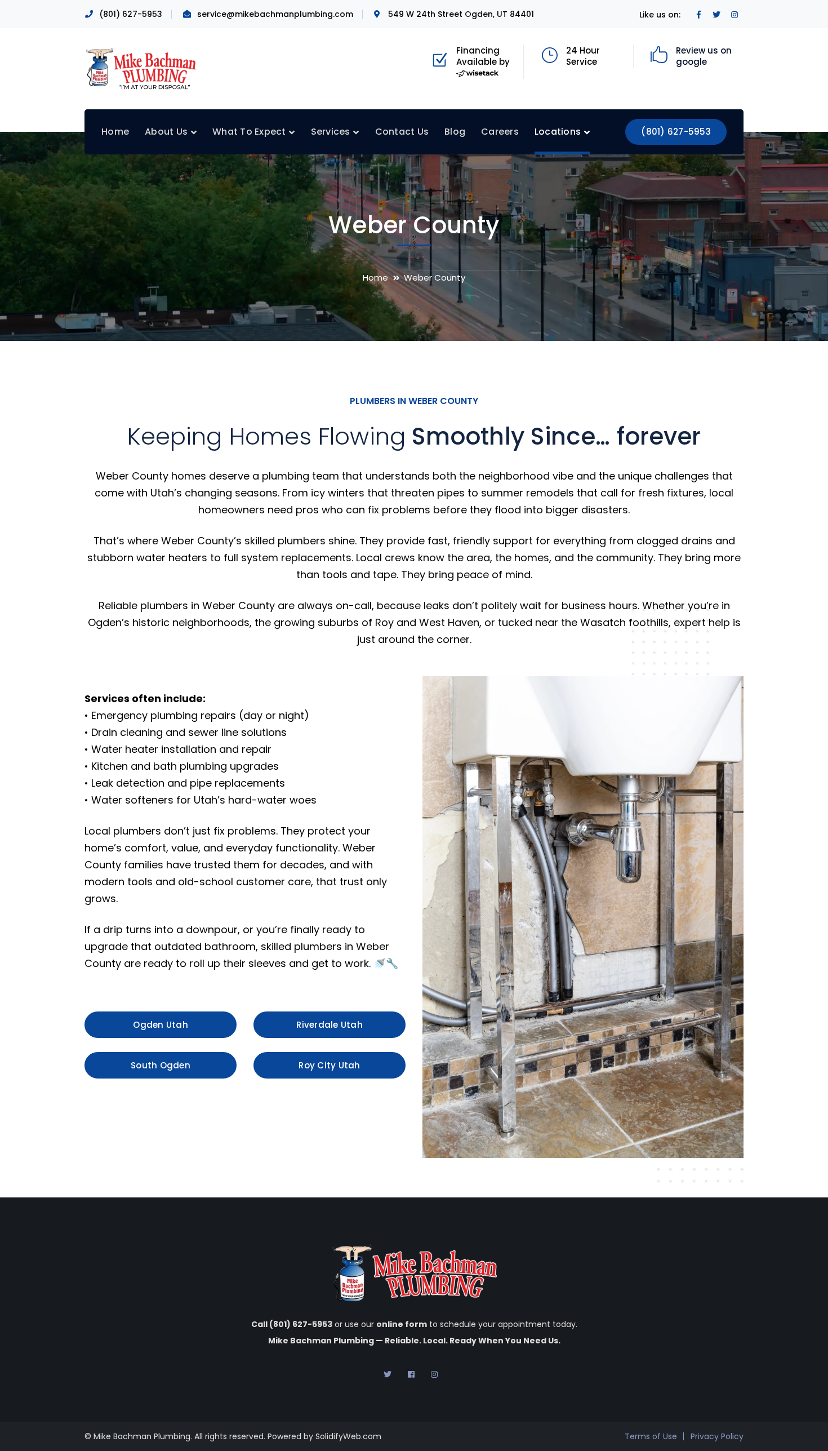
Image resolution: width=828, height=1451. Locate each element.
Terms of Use (651, 1436)
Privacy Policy (717, 1436)
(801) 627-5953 (676, 131)
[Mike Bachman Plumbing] (140, 68)
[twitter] (387, 1374)
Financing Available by (483, 56)
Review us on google (704, 56)
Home (375, 277)
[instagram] (434, 1374)
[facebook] (411, 1374)
